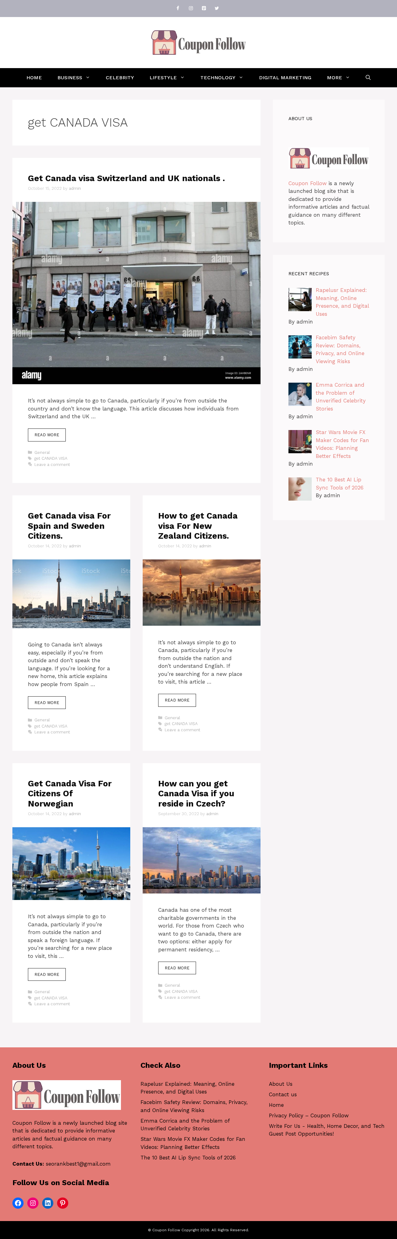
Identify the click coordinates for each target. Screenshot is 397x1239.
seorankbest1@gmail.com (78, 1164)
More (334, 77)
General (42, 452)
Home (34, 77)
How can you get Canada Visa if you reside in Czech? (196, 794)
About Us (280, 1084)
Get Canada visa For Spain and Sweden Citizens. (69, 526)
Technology (217, 77)
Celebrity (120, 77)
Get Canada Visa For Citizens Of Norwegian (70, 794)
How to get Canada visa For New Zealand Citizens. (198, 526)
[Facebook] (177, 8)
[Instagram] (190, 8)
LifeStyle (163, 77)
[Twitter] (217, 8)
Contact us (283, 1094)
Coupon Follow (307, 183)
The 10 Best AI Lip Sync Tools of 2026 (188, 1157)
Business (69, 77)
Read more (46, 435)
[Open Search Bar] (368, 77)
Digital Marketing (285, 77)
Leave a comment (52, 464)
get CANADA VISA (50, 458)
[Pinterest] (203, 8)
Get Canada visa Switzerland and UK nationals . (126, 178)
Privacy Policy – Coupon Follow (309, 1115)
